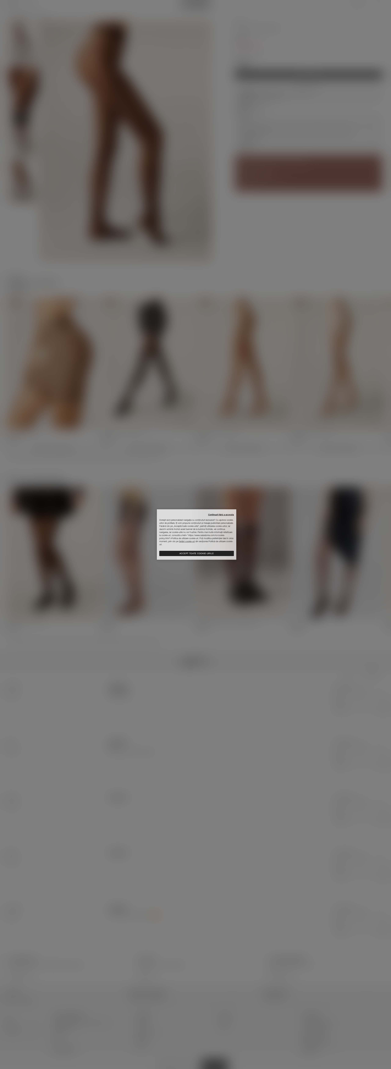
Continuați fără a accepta (221, 514)
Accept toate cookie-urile (196, 553)
